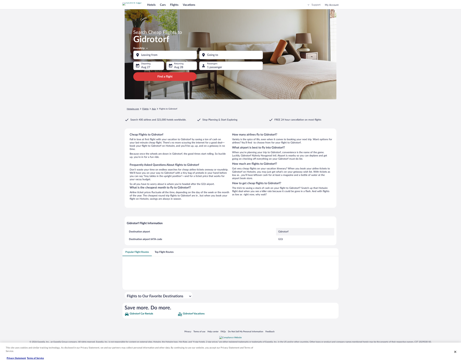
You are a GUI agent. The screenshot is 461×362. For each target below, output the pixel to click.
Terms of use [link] (199, 331)
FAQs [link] (223, 331)
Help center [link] (212, 331)
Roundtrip (139, 48)
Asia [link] (154, 109)
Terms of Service (35, 358)
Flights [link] (145, 109)
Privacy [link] (187, 331)
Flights (174, 4)
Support (316, 5)
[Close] (455, 352)
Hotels (151, 4)
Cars (163, 4)
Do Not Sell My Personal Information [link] (245, 331)
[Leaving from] (165, 55)
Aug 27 (145, 67)
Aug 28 (178, 67)
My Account (332, 5)
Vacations (189, 4)
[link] (151, 314)
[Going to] (231, 55)
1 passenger (214, 67)
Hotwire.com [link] (133, 109)
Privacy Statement (16, 358)
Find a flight (165, 76)
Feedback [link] (269, 331)
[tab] (137, 252)
